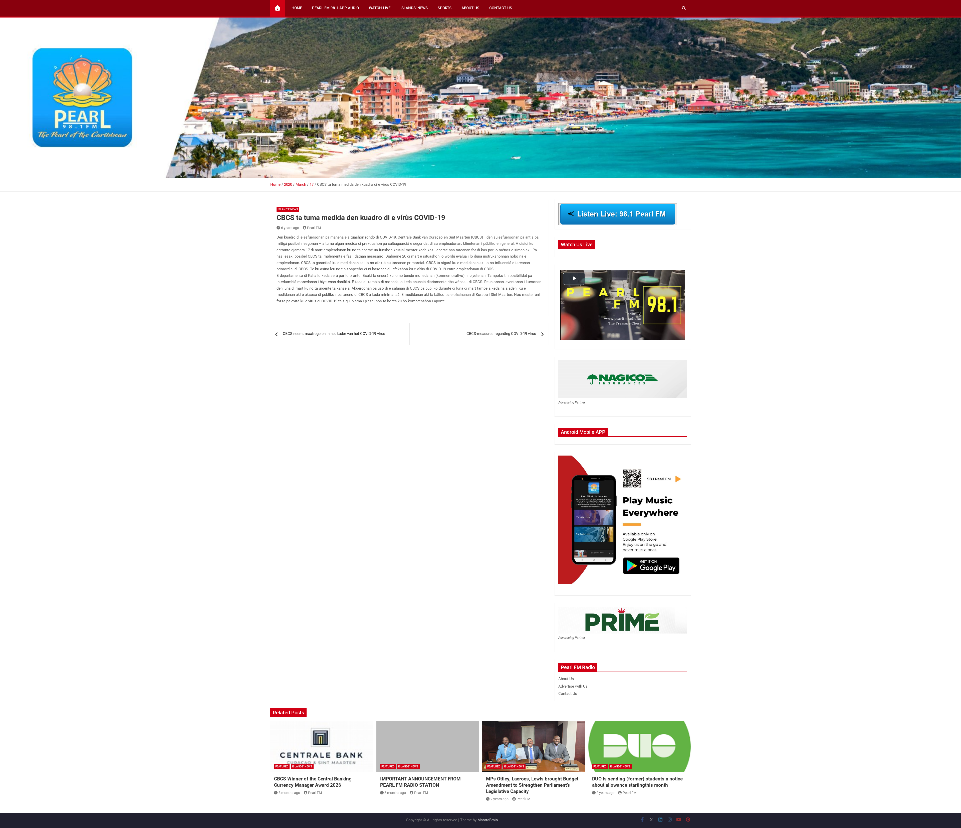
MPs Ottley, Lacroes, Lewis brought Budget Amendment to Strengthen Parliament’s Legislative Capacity (532, 785)
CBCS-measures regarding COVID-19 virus (501, 333)
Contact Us (500, 8)
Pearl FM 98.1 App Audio (335, 8)
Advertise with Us (573, 686)
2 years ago (500, 799)
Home (297, 8)
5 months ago (289, 793)
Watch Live (379, 8)
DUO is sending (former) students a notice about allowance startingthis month (637, 782)
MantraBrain (487, 820)
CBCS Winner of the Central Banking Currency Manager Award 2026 (313, 782)
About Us (470, 8)
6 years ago (290, 228)
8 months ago (395, 793)
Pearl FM (314, 228)
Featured (281, 766)
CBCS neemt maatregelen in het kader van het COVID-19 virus (334, 333)
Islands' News (288, 209)
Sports (444, 8)
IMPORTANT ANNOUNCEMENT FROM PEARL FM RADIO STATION (420, 782)
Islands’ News (414, 8)
